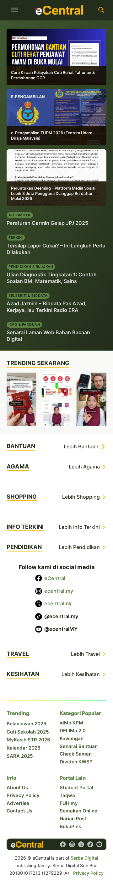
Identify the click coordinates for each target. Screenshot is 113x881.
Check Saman (76, 754)
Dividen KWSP (76, 762)
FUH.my (69, 803)
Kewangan (71, 738)
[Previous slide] (10, 399)
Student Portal (76, 787)
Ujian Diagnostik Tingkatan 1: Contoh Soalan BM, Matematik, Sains (52, 277)
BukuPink (70, 826)
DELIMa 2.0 (73, 731)
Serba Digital (84, 858)
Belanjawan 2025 (26, 724)
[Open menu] (14, 10)
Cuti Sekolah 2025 (28, 732)
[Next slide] (103, 399)
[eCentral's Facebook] (63, 844)
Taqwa (67, 795)
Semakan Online (78, 811)
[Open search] (101, 10)
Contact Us (19, 811)
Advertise (18, 803)
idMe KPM (71, 723)
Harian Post (73, 819)
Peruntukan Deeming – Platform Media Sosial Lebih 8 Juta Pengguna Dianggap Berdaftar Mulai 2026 (53, 193)
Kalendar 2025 (23, 748)
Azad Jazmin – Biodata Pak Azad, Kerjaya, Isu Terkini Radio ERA (47, 306)
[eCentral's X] (81, 844)
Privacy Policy (23, 795)
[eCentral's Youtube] (99, 844)
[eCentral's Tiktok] (90, 844)
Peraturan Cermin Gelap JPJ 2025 (47, 223)
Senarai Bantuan (79, 746)
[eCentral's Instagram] (72, 844)
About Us (17, 787)
